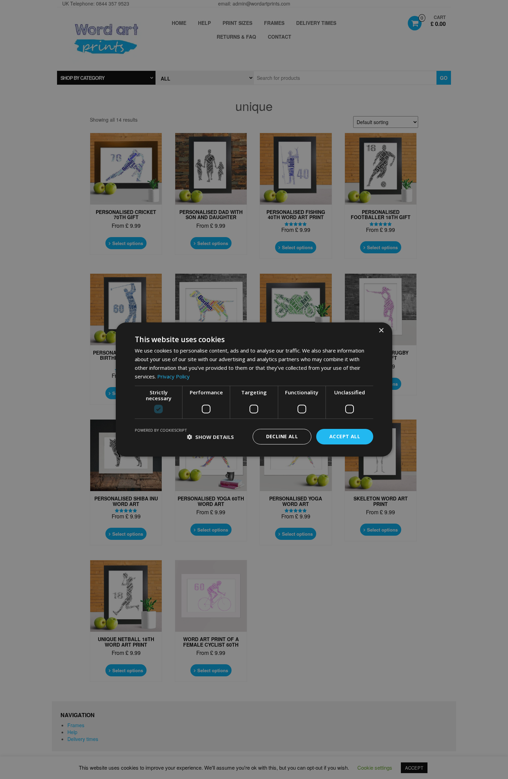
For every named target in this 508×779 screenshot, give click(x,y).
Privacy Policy (173, 376)
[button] (210, 437)
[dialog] (254, 389)
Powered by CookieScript (161, 430)
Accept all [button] (344, 436)
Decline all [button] (282, 436)
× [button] (381, 330)
